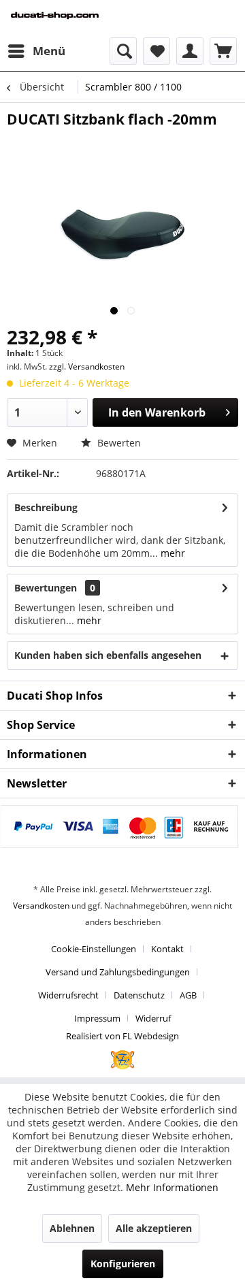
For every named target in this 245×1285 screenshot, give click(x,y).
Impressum (97, 1018)
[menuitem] (36, 51)
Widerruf (153, 1018)
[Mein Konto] (189, 51)
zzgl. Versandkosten (87, 366)
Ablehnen (72, 1228)
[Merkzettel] (156, 51)
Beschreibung (46, 507)
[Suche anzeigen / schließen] (123, 51)
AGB (188, 995)
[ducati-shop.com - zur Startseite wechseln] (64, 19)
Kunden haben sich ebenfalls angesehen (107, 655)
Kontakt (167, 949)
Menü (49, 51)
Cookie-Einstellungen (93, 949)
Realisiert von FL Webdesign (122, 1036)
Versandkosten (41, 905)
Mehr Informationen (172, 1187)
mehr (171, 553)
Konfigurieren (123, 1263)
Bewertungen (45, 587)
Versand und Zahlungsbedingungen (118, 972)
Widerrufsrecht (68, 995)
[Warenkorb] (223, 51)
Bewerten (118, 442)
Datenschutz (139, 995)
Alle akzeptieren (154, 1228)
